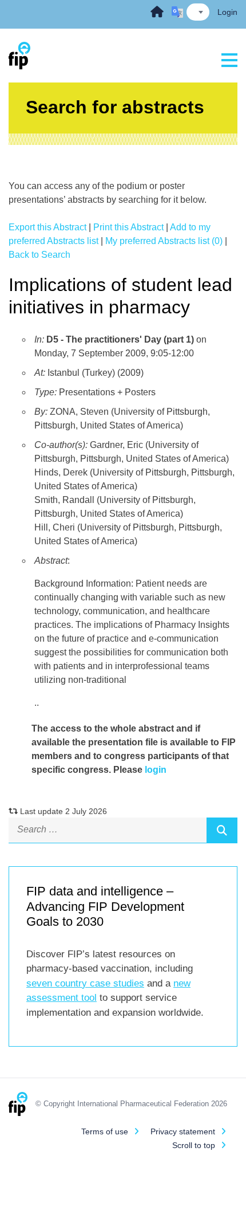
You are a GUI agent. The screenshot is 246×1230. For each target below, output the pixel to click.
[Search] (222, 830)
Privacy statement (182, 1131)
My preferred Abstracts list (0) (164, 241)
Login (227, 12)
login (155, 770)
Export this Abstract (47, 227)
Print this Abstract (128, 227)
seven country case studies (85, 983)
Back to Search (39, 255)
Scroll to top (193, 1145)
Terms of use (104, 1131)
